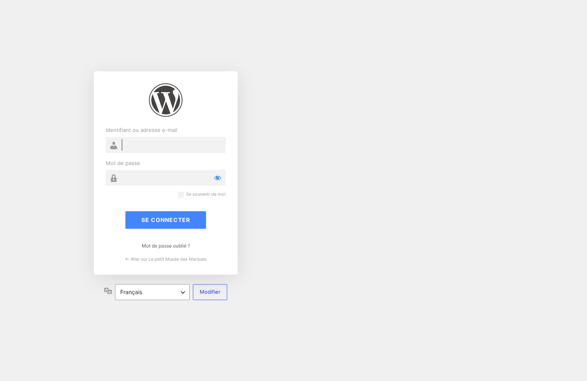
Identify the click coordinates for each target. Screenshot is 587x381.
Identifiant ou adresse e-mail (141, 130)
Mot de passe (123, 163)
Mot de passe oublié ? (166, 246)
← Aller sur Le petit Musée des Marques (166, 259)
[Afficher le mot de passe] (218, 178)
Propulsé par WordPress (165, 100)
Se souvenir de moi (206, 194)
